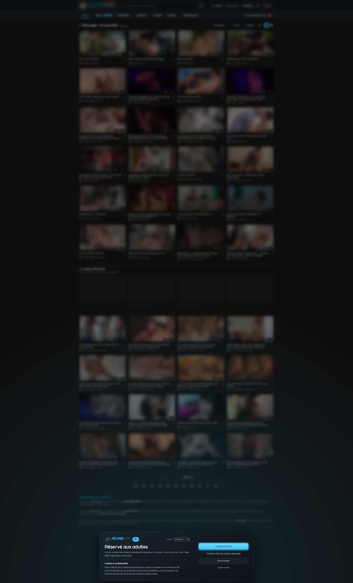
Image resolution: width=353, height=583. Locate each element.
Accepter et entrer (223, 546)
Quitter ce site (223, 567)
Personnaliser (223, 561)
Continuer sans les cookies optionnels (223, 553)
